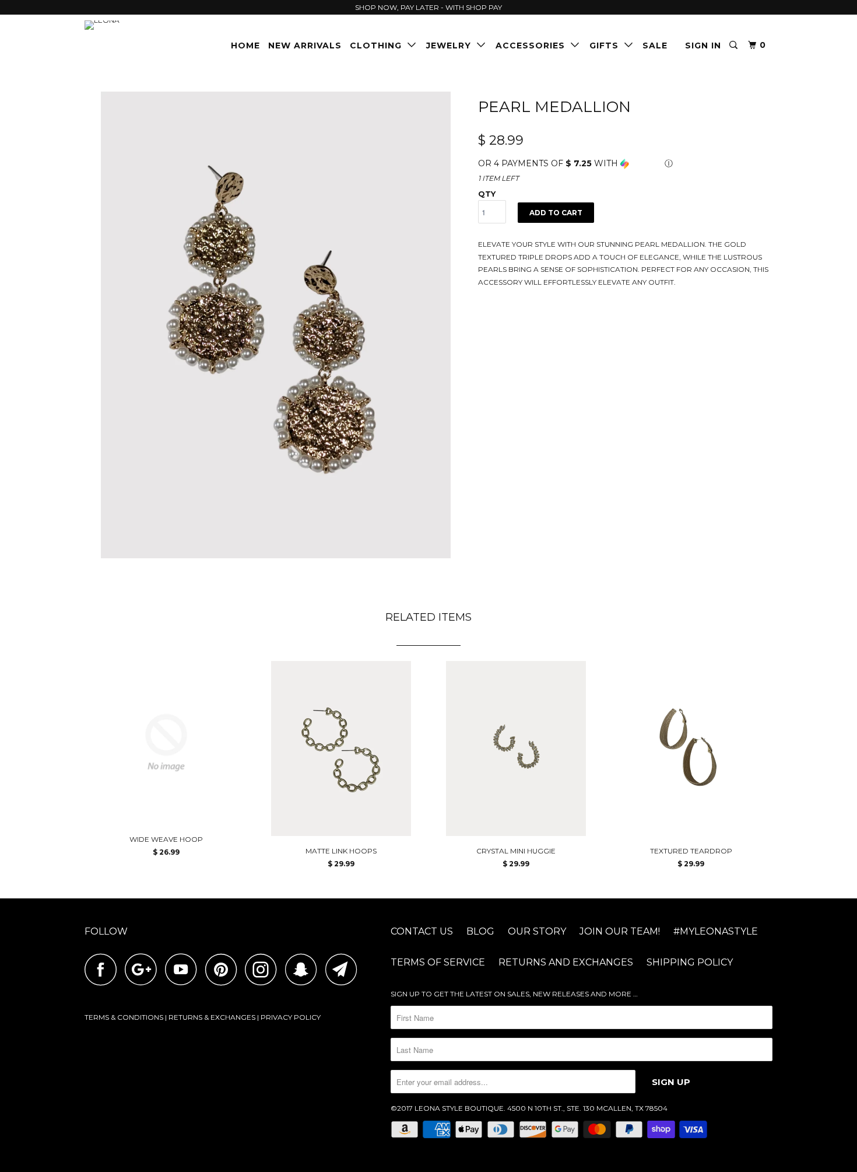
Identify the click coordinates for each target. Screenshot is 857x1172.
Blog (480, 931)
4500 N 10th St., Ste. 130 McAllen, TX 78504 (587, 1108)
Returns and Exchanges (565, 962)
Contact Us (422, 931)
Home (245, 45)
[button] (625, 163)
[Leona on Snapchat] (304, 969)
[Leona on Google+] (144, 969)
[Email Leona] (344, 969)
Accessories (533, 45)
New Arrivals (305, 45)
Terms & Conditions (124, 1017)
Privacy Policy (291, 1017)
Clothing (379, 45)
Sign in (703, 45)
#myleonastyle (715, 931)
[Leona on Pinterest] (224, 969)
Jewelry (451, 45)
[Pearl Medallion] (275, 325)
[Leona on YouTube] (184, 969)
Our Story (537, 931)
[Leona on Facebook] (104, 969)
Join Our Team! (619, 931)
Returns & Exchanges (211, 1017)
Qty (487, 193)
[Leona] (144, 25)
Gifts (606, 45)
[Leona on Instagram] (264, 969)
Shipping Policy (690, 962)
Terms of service (438, 962)
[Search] (734, 45)
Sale (655, 45)
